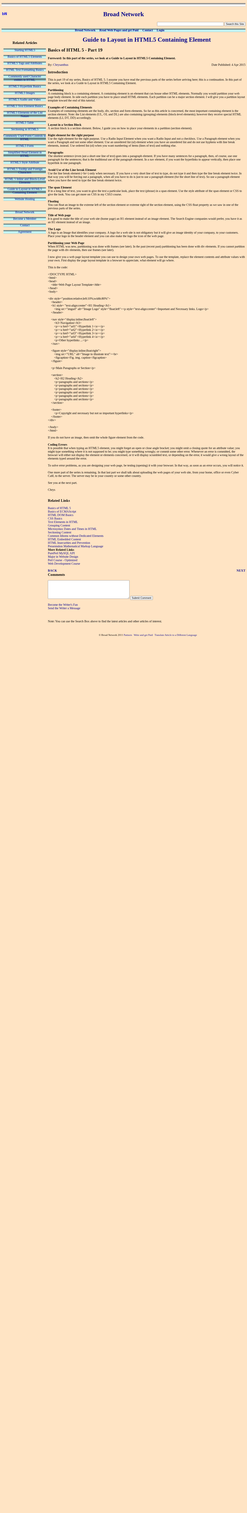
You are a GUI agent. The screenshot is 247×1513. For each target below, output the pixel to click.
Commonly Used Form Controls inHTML (24, 137)
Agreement (24, 231)
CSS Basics (55, 518)
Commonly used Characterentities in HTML (24, 78)
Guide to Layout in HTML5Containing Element (25, 190)
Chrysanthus (60, 64)
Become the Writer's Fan (63, 604)
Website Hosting (25, 199)
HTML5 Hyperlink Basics (25, 86)
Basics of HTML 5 (59, 508)
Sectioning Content (59, 532)
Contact (147, 30)
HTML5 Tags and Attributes (24, 63)
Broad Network (85, 30)
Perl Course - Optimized (62, 560)
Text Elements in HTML (63, 522)
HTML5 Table (25, 122)
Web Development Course (64, 563)
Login (160, 30)
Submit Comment (141, 597)
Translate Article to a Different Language (176, 635)
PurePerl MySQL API (61, 553)
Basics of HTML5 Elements (25, 56)
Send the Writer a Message (64, 608)
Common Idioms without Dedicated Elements (75, 535)
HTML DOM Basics (60, 515)
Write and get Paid (143, 635)
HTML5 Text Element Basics (25, 106)
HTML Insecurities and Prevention (69, 542)
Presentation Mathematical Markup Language (75, 546)
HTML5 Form (25, 145)
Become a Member (24, 218)
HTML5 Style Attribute (24, 162)
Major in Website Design (63, 556)
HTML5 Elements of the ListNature (24, 114)
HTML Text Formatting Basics (25, 69)
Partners (128, 635)
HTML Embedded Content (64, 539)
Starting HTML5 (24, 50)
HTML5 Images (25, 93)
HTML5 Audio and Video (25, 99)
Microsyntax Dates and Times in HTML (72, 529)
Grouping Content (59, 525)
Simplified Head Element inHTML (25, 154)
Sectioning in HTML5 (24, 129)
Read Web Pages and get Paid (119, 30)
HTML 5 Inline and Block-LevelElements (25, 180)
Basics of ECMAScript (62, 511)
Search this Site (235, 24)
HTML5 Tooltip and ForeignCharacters (24, 170)
